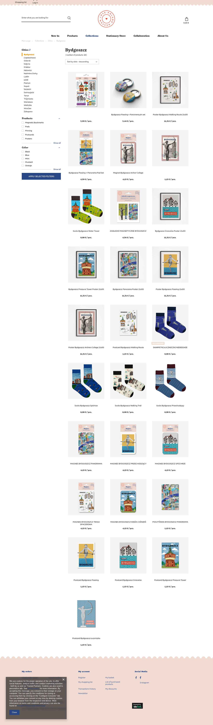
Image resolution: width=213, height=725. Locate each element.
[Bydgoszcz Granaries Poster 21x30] (170, 206)
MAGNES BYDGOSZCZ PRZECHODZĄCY (128, 463)
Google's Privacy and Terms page (31, 706)
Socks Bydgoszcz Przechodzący (170, 405)
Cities (50, 41)
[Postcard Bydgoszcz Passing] (86, 555)
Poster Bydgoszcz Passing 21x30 (170, 289)
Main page (26, 41)
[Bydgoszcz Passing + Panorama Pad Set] (86, 148)
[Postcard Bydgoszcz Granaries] (128, 555)
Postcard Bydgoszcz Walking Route (128, 347)
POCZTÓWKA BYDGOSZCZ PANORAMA (170, 522)
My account (84, 671)
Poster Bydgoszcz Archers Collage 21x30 (86, 347)
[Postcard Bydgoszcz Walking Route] (128, 323)
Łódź (26, 80)
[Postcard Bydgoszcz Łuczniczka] (86, 614)
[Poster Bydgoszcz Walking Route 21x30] (170, 90)
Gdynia (27, 64)
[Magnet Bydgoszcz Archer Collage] (128, 148)
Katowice (28, 70)
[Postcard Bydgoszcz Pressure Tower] (170, 555)
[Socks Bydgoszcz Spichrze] (86, 381)
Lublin (26, 76)
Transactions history (87, 689)
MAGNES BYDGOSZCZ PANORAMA (86, 463)
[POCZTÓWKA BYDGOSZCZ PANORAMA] (170, 497)
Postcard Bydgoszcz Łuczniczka (86, 638)
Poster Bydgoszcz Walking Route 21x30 (170, 114)
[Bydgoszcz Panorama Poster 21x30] (128, 265)
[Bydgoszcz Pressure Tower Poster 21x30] (86, 265)
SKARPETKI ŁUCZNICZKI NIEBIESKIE (170, 347)
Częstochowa (30, 57)
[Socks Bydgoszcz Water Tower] (86, 206)
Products (72, 35)
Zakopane (28, 111)
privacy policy (33, 688)
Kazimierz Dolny (31, 73)
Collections (92, 35)
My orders (27, 671)
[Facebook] (140, 678)
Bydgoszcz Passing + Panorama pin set (128, 114)
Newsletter (83, 693)
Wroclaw (27, 108)
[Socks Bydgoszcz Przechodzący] (170, 381)
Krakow (27, 67)
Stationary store (115, 35)
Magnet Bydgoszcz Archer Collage (128, 173)
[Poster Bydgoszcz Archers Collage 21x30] (86, 323)
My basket (109, 677)
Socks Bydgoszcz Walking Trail (128, 405)
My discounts (111, 689)
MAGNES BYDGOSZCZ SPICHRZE (170, 463)
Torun (26, 95)
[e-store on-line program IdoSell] (137, 706)
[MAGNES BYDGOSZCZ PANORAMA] (86, 439)
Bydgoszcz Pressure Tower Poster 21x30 (86, 289)
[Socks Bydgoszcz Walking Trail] (128, 381)
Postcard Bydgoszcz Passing (86, 580)
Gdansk (27, 61)
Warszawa (28, 102)
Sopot (26, 86)
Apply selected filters (41, 176)
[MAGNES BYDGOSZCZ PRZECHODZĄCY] (128, 439)
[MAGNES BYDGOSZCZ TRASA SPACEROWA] (86, 497)
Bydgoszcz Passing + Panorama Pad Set (86, 173)
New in (55, 35)
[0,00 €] (186, 17)
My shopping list (85, 682)
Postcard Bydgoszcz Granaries (128, 580)
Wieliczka (28, 105)
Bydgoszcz (29, 54)
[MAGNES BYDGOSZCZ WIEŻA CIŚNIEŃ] (128, 497)
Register (81, 677)
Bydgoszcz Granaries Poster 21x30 (170, 231)
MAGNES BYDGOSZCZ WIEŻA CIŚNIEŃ (128, 522)
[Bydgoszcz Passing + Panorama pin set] (128, 90)
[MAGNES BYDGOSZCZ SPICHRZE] (170, 439)
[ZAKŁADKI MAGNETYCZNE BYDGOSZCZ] (128, 206)
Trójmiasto (28, 99)
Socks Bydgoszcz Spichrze (86, 405)
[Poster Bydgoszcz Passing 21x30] (170, 265)
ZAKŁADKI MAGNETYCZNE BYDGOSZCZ (128, 231)
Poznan (27, 83)
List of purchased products (112, 683)
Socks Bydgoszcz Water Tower (86, 231)
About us (163, 35)
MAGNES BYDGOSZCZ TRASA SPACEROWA (86, 523)
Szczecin (27, 89)
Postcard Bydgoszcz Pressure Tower (170, 580)
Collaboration (142, 35)
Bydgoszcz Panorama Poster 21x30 (128, 289)
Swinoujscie (29, 92)
